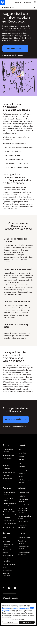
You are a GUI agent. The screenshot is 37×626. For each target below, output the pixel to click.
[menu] (34, 2)
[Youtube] (15, 588)
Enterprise (21, 460)
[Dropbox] (2, 2)
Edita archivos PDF (9, 520)
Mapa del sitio (23, 521)
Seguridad (6, 468)
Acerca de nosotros (24, 537)
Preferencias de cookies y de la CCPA (23, 510)
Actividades (6, 541)
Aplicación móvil (8, 455)
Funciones (6, 462)
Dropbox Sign (23, 470)
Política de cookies (24, 505)
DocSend (21, 466)
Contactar (21, 496)
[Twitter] (3, 588)
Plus (19, 449)
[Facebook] (9, 588)
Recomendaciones (9, 564)
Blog (4, 537)
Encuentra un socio (9, 579)
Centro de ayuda (24, 492)
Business (21, 456)
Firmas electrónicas (9, 524)
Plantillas (6, 475)
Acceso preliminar (9, 472)
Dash (20, 463)
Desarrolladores (8, 555)
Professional (22, 453)
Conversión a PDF (9, 527)
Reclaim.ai (21, 473)
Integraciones (7, 458)
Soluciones (6, 465)
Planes (20, 476)
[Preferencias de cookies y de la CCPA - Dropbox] (18, 614)
